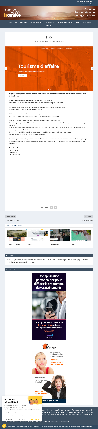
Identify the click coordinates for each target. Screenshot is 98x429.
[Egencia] (38, 235)
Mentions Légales (86, 426)
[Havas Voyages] (60, 235)
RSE (16, 22)
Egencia (30, 244)
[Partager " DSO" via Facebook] (51, 207)
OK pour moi (35, 419)
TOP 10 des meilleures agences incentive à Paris (19, 421)
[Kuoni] (81, 235)
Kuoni (73, 244)
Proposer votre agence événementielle (84, 3)
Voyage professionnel (65, 22)
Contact (49, 25)
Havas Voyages (54, 244)
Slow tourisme (50, 22)
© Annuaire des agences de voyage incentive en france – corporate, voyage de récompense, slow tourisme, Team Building (43, 426)
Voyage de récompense (83, 22)
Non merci (8, 419)
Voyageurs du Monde (13, 244)
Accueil (9, 22)
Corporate (23, 22)
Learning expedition (36, 22)
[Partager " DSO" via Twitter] (55, 207)
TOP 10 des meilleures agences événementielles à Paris (52, 421)
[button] (4, 425)
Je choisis (22, 419)
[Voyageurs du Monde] (16, 235)
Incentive (44, 41)
